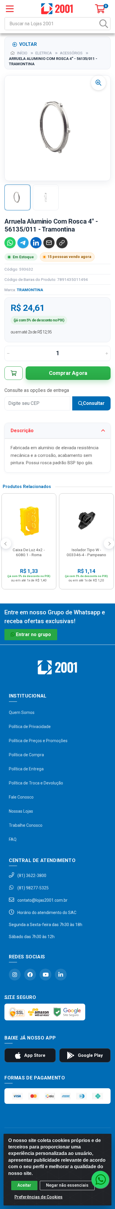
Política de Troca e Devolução (36, 783)
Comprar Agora (68, 373)
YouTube (45, 974)
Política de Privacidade (30, 726)
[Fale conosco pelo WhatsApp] (100, 1179)
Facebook (30, 974)
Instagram (15, 974)
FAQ (13, 839)
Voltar (28, 44)
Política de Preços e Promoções (38, 740)
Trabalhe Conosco (25, 825)
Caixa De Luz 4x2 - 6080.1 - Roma (29, 552)
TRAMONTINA (30, 289)
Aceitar (24, 1185)
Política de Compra (26, 754)
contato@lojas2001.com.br (42, 900)
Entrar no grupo (33, 634)
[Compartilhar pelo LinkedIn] (36, 242)
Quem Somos (21, 712)
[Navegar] (6, 543)
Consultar (94, 403)
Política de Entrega (26, 769)
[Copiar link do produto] (62, 242)
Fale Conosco (21, 797)
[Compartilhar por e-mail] (49, 242)
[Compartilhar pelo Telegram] (23, 242)
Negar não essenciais (67, 1185)
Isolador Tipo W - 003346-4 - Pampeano (86, 552)
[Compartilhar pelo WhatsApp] (10, 242)
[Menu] (9, 9)
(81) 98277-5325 (33, 888)
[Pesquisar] (104, 24)
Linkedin (61, 974)
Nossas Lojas (21, 811)
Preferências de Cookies (38, 1197)
